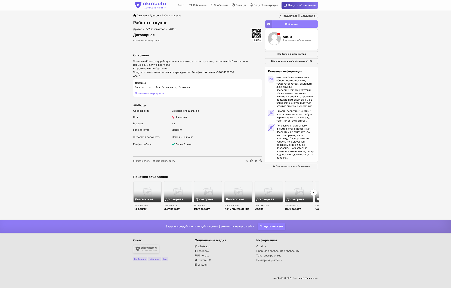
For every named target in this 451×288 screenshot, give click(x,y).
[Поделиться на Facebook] (251, 160)
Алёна (287, 37)
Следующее (308, 15)
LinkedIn (202, 264)
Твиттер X (204, 260)
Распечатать (142, 160)
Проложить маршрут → (149, 93)
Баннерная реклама (269, 260)
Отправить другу (165, 160)
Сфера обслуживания (264, 209)
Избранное (199, 5)
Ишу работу (202, 209)
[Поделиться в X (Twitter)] (256, 160)
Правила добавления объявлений (277, 251)
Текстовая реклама (268, 255)
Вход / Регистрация (265, 5)
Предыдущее (289, 15)
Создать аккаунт (271, 226)
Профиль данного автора (291, 53)
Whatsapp (203, 246)
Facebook (202, 251)
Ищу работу (172, 209)
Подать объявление (301, 5)
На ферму (140, 209)
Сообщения (220, 5)
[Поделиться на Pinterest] (261, 160)
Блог (181, 5)
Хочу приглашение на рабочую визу (236, 209)
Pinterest (203, 255)
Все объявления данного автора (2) (291, 61)
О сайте (261, 246)
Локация (240, 5)
